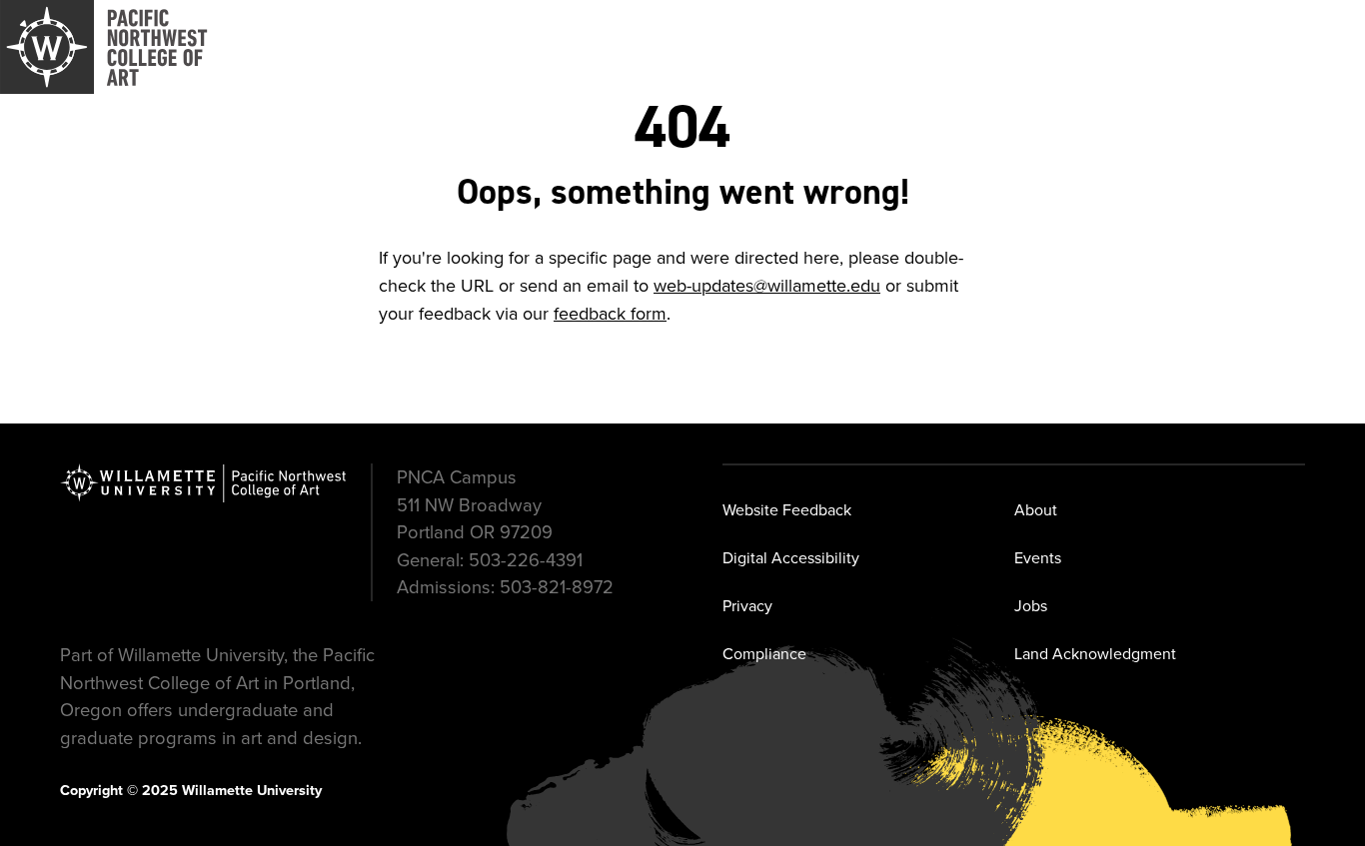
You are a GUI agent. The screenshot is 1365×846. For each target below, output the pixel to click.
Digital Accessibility (790, 557)
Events (1037, 557)
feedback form (610, 313)
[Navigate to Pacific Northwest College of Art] (104, 47)
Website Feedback (786, 509)
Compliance (764, 653)
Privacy (747, 605)
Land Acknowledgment (1095, 653)
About (1035, 509)
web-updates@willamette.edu (767, 285)
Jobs (1030, 605)
